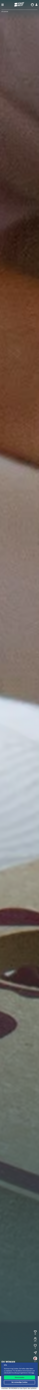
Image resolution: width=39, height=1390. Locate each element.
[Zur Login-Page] (36, 5)
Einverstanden (19, 1377)
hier (33, 1373)
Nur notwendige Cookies (19, 1382)
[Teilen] (35, 1353)
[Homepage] (19, 4)
